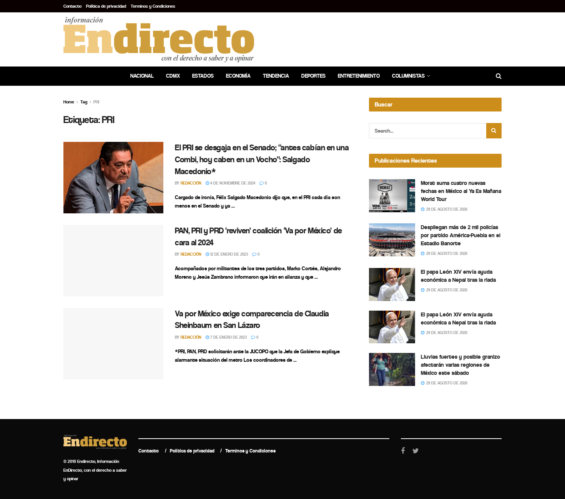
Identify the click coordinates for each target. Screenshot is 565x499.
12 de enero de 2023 (228, 254)
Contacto (72, 6)
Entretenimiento (359, 76)
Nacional (142, 76)
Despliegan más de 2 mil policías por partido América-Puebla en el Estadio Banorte (460, 235)
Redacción (191, 183)
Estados (203, 76)
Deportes (313, 76)
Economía (238, 76)
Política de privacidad (106, 6)
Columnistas (408, 76)
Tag (83, 102)
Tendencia (276, 76)
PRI (96, 102)
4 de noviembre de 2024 (232, 183)
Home (68, 102)
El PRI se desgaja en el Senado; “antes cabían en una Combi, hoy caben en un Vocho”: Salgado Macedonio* (262, 159)
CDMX (173, 76)
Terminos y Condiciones (153, 6)
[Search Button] (494, 130)
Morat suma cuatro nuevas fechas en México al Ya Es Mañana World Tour (461, 191)
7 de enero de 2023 (228, 337)
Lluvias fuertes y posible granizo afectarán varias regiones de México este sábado (460, 364)
